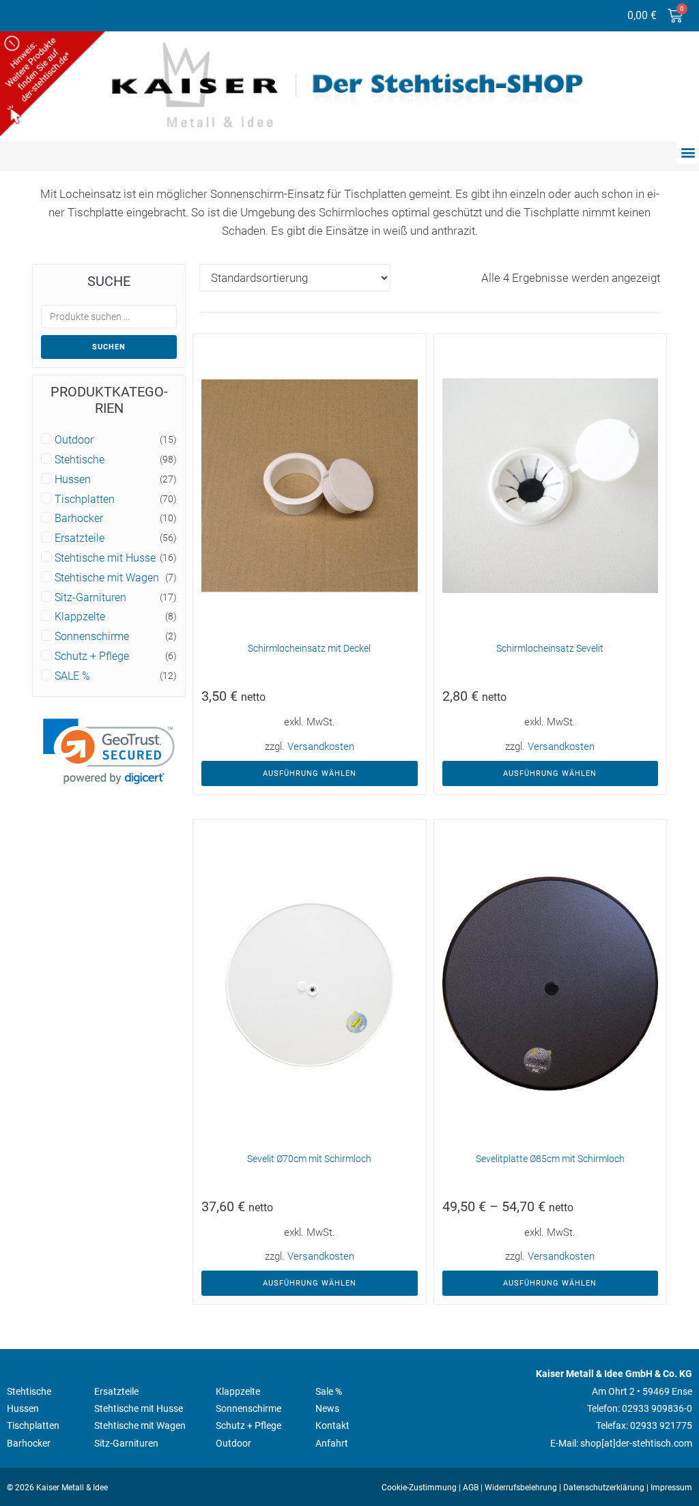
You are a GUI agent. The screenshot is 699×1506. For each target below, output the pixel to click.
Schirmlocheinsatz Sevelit (549, 648)
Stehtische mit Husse (105, 558)
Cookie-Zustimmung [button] (419, 1487)
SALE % (72, 676)
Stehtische (79, 460)
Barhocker (79, 518)
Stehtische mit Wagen (107, 578)
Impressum (671, 1487)
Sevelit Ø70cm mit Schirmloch (309, 1158)
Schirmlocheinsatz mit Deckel (309, 648)
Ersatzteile (79, 538)
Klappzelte (80, 617)
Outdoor (74, 440)
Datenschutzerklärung (603, 1487)
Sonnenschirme (92, 637)
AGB (471, 1487)
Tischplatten (85, 499)
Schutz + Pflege (92, 656)
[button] (687, 152)
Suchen (109, 347)
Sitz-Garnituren (90, 598)
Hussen (73, 480)
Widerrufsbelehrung (521, 1487)
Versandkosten (320, 746)
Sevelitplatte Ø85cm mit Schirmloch (550, 1158)
